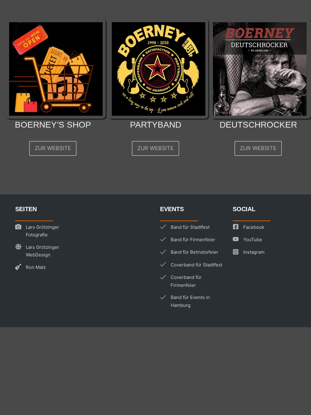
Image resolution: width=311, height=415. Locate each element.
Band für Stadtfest (190, 227)
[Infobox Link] (53, 80)
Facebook (253, 227)
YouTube (252, 239)
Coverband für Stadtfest (196, 265)
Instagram (254, 252)
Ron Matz (36, 267)
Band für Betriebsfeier (194, 252)
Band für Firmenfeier (193, 239)
